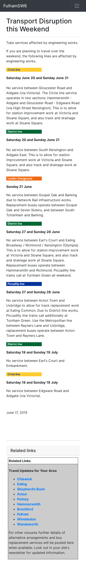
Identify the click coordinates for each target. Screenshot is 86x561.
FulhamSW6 (15, 5)
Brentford (25, 509)
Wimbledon (26, 519)
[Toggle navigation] (77, 6)
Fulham (23, 514)
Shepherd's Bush (31, 489)
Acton (22, 494)
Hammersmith (28, 504)
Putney (23, 499)
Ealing (22, 484)
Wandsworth (27, 524)
